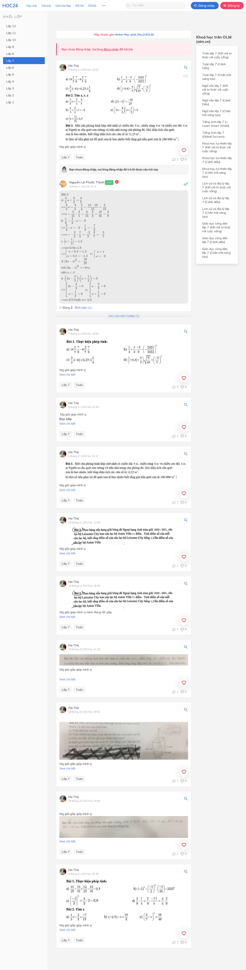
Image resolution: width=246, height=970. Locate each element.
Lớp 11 (11, 33)
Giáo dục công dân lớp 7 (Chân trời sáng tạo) (216, 252)
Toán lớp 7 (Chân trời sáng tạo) (216, 77)
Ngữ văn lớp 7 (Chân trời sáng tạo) (216, 113)
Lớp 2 (10, 95)
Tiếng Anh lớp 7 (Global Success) (213, 134)
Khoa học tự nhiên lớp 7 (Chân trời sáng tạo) (217, 172)
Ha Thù (73, 66)
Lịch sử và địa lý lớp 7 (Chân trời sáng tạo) (215, 212)
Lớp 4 (10, 81)
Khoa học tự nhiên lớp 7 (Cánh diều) (217, 160)
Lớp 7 (10, 61)
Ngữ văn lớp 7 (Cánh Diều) (216, 102)
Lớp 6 (10, 67)
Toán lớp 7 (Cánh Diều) (214, 66)
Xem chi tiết (67, 374)
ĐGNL (92, 6)
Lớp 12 (11, 26)
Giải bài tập (63, 6)
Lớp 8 (10, 54)
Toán (79, 157)
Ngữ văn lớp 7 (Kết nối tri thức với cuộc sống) (215, 89)
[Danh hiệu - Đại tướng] (117, 182)
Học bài (31, 6)
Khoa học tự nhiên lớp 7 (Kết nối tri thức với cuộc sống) (217, 147)
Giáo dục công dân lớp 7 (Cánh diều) (215, 240)
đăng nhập (111, 49)
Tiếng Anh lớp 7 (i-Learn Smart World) (215, 124)
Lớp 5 (10, 74)
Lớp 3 (10, 88)
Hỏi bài (46, 6)
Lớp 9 (10, 47)
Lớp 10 (11, 40)
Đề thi (80, 6)
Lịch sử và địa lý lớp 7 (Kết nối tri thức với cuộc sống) (216, 187)
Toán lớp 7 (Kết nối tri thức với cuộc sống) (217, 55)
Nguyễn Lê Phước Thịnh (90, 182)
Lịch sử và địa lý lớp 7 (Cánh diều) (215, 200)
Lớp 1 (10, 102)
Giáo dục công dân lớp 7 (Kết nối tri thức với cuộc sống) (216, 227)
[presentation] (73, 200)
